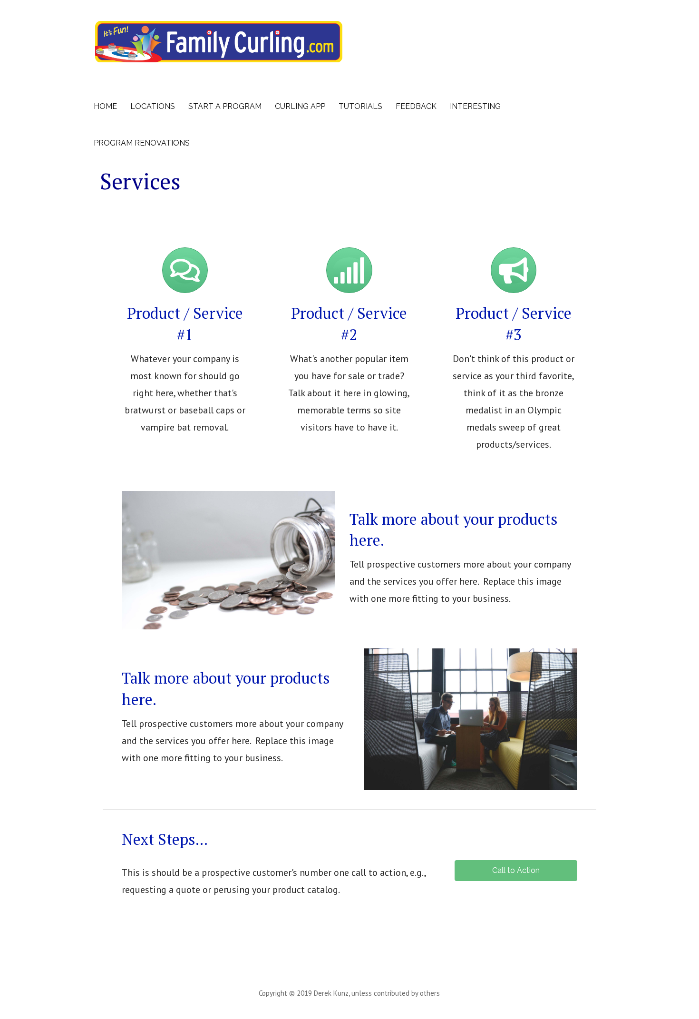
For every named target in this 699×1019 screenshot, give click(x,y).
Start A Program (225, 106)
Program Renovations (142, 142)
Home (105, 106)
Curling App (300, 106)
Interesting (475, 106)
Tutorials (360, 106)
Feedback (416, 106)
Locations (152, 106)
